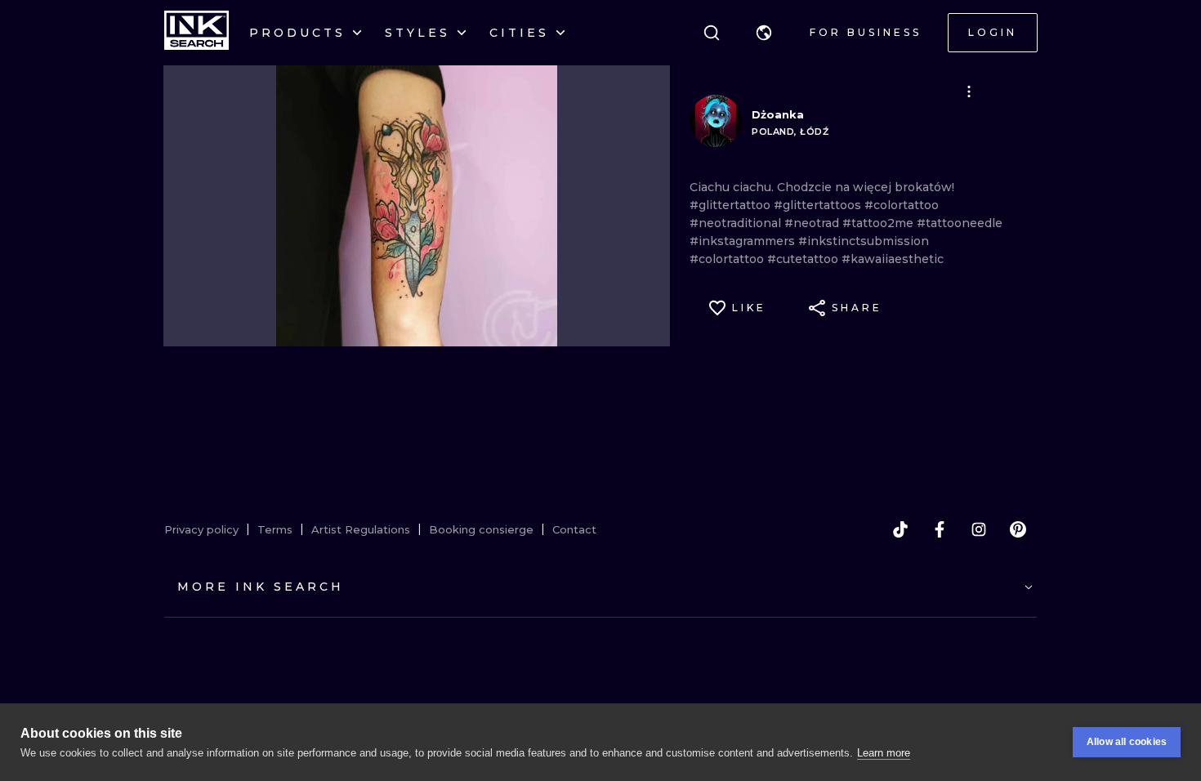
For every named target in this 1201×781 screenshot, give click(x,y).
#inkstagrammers (744, 241)
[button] (764, 32)
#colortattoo (901, 205)
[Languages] (764, 32)
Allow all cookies (1127, 742)
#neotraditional (737, 223)
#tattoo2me (879, 223)
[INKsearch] (196, 32)
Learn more (883, 753)
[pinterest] (1018, 529)
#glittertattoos (819, 205)
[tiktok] (900, 529)
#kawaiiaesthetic (893, 259)
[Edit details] (969, 91)
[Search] (711, 32)
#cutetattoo (804, 259)
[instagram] (978, 529)
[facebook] (939, 529)
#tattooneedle (959, 223)
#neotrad (813, 223)
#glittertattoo (732, 205)
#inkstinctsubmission (863, 241)
